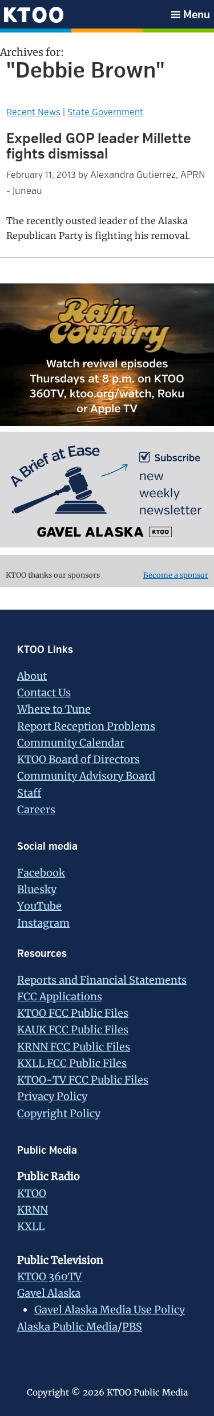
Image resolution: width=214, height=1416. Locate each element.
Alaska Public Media (67, 1326)
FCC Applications (59, 996)
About (32, 676)
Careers (36, 809)
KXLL (31, 1226)
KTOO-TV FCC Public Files (82, 1079)
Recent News (33, 112)
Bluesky (36, 889)
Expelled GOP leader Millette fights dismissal (98, 146)
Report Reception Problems (86, 726)
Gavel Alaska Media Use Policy (109, 1309)
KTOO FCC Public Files (72, 1013)
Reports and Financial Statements (102, 980)
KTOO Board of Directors (78, 759)
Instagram (43, 923)
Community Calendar (70, 742)
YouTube (39, 905)
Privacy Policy (52, 1096)
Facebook (41, 872)
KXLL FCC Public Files (72, 1063)
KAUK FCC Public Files (72, 1029)
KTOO (31, 1193)
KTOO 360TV (49, 1276)
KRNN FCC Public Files (73, 1046)
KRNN (32, 1209)
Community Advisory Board (86, 775)
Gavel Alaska (48, 1293)
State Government (105, 112)
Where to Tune (54, 709)
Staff (29, 793)
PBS (132, 1326)
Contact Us (44, 692)
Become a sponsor (175, 575)
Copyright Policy (58, 1113)
